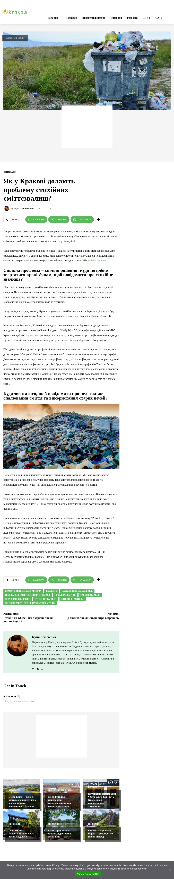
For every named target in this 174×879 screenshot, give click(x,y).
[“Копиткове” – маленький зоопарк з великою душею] (21, 824)
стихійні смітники (72, 599)
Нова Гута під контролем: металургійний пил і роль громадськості (60, 801)
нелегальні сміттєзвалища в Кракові (27, 595)
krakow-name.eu (97, 260)
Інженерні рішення (59, 790)
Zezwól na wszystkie (87, 874)
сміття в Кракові (90, 595)
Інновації (19, 38)
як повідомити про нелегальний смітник (30, 603)
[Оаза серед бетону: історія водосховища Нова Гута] (61, 824)
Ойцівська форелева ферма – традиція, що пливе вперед (101, 833)
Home (9, 38)
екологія (51, 591)
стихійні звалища (46, 599)
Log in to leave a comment (19, 701)
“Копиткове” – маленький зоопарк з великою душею (20, 833)
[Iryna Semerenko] (7, 208)
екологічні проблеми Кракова (23, 591)
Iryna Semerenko (24, 208)
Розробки (93, 787)
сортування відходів (17, 599)
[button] (166, 6)
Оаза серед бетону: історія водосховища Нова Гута (60, 833)
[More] (98, 219)
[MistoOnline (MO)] (42, 668)
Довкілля (14, 790)
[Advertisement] (87, 126)
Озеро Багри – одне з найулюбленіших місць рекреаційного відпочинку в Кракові (22, 801)
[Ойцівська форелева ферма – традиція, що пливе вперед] (101, 824)
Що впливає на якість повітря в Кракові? (91, 618)
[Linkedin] (38, 668)
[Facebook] (33, 668)
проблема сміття (65, 595)
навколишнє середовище (77, 591)
